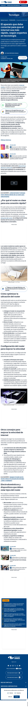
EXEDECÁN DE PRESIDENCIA (13, 5)
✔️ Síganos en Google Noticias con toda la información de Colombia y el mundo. (15, 289)
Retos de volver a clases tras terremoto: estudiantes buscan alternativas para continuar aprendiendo (14, 605)
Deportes (19, 693)
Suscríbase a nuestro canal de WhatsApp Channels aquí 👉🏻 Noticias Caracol (13, 105)
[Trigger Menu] (2, 2)
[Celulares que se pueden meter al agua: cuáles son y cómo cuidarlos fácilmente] (5, 548)
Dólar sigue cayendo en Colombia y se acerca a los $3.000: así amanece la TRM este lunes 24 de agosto (14, 610)
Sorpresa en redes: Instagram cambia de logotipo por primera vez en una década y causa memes (18, 148)
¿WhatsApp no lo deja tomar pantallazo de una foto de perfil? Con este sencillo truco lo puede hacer (18, 559)
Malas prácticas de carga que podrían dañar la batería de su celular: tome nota (18, 569)
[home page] (14, 657)
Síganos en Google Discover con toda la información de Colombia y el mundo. (15, 112)
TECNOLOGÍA (12, 20)
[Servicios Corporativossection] (26, 686)
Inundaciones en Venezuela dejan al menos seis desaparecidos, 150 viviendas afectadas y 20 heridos (14, 620)
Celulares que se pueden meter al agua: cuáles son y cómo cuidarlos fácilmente (18, 550)
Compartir (22, 57)
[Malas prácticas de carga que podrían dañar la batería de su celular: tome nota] (5, 567)
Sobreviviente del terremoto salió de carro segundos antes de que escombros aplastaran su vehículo (14, 625)
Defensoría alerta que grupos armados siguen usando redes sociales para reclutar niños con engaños (15, 615)
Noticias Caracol (4, 20)
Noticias (11, 693)
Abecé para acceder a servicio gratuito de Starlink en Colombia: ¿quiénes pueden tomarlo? (18, 157)
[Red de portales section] (26, 682)
